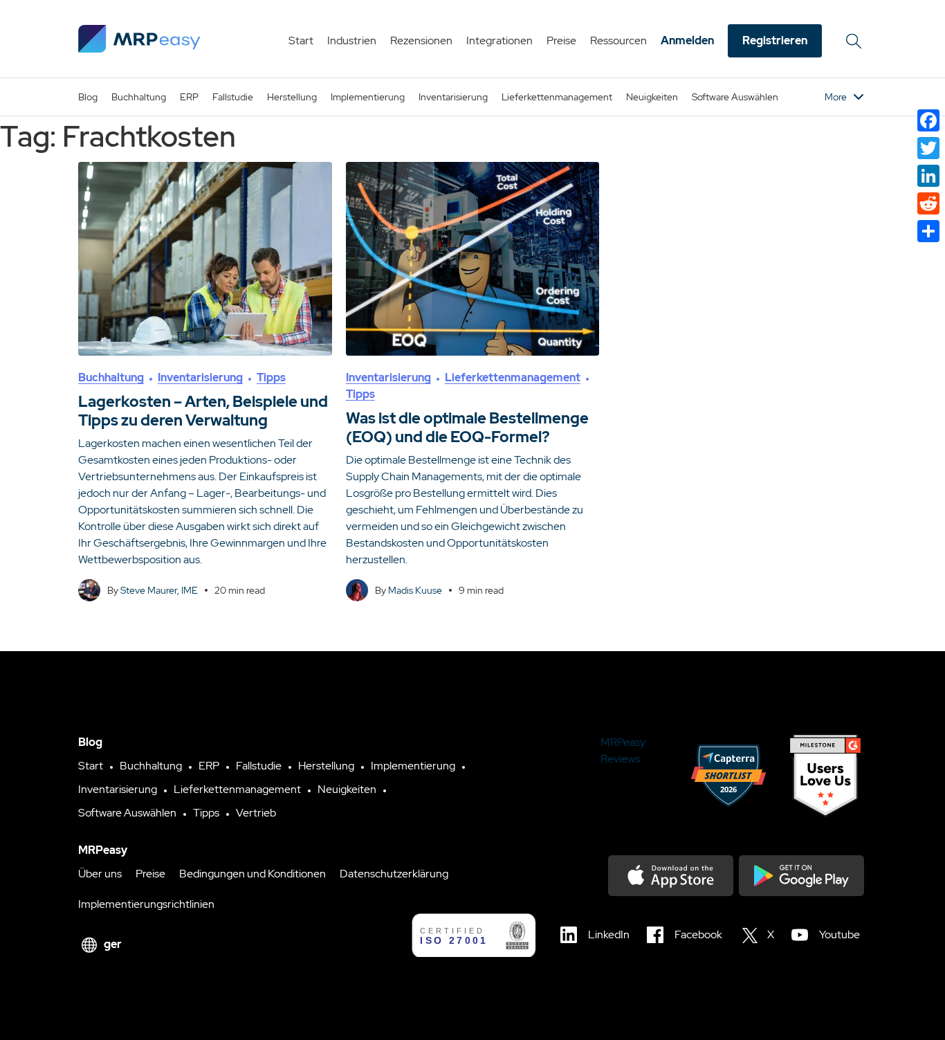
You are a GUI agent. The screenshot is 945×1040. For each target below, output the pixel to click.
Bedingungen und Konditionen (252, 873)
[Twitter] (928, 148)
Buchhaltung (138, 97)
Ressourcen (618, 40)
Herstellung (292, 97)
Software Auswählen (735, 97)
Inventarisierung (453, 97)
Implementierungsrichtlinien (146, 904)
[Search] (856, 41)
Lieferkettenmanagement (557, 97)
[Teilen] (928, 231)
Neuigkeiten (652, 97)
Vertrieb (256, 812)
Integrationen (499, 40)
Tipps (271, 377)
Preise (561, 40)
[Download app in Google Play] (801, 875)
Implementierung (368, 97)
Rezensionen (421, 40)
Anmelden (687, 40)
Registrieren (774, 40)
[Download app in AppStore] (670, 875)
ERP (189, 97)
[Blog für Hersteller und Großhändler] (139, 39)
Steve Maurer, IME (159, 590)
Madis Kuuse (415, 590)
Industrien (351, 40)
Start (300, 40)
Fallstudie (232, 97)
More (836, 97)
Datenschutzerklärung (394, 873)
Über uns (100, 873)
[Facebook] (928, 120)
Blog (88, 97)
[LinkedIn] (928, 176)
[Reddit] (928, 203)
